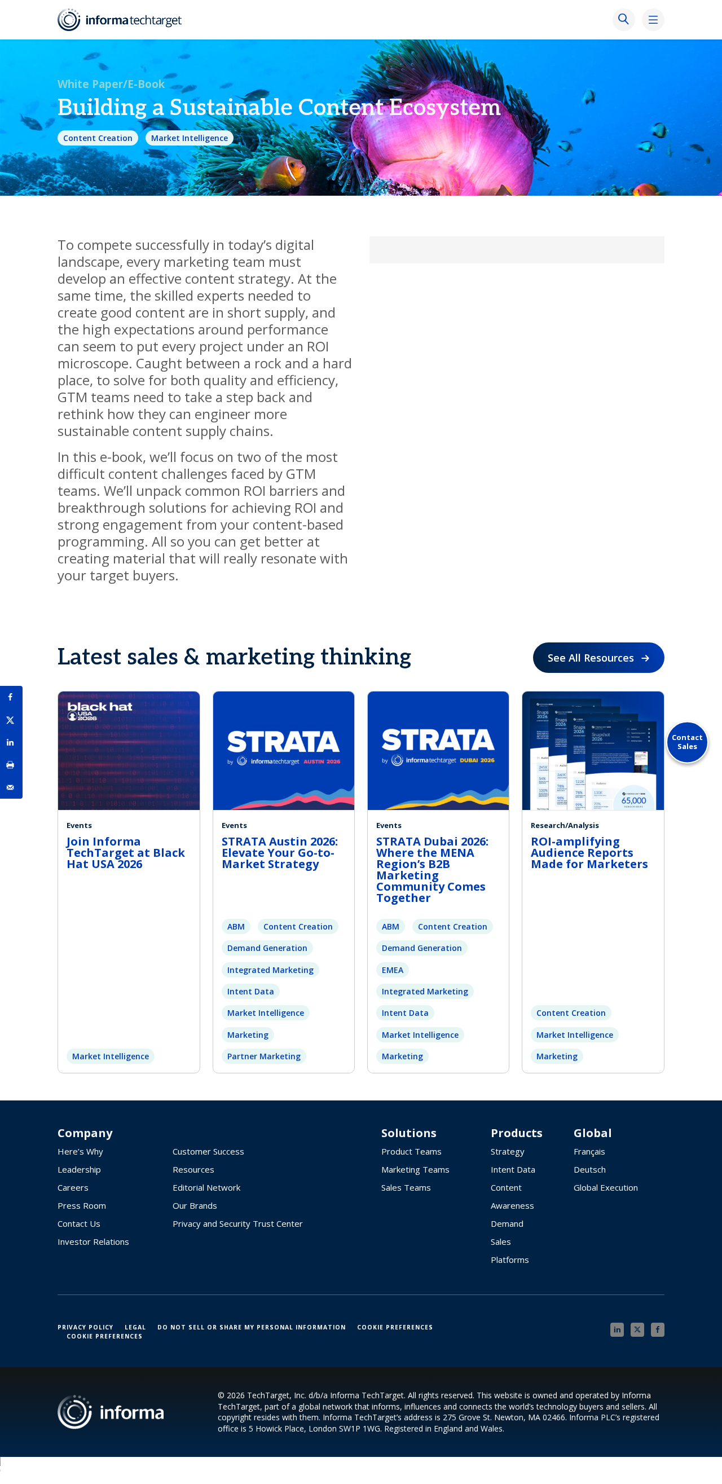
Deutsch (590, 1169)
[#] (11, 765)
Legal (135, 1327)
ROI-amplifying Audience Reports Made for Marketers (589, 852)
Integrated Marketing (270, 970)
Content (506, 1187)
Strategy (508, 1151)
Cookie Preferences (395, 1327)
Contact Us (79, 1223)
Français (589, 1151)
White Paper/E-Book (111, 84)
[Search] (624, 19)
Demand (507, 1223)
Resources (193, 1169)
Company (85, 1133)
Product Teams (411, 1151)
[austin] (283, 749)
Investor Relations (93, 1241)
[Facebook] (657, 1330)
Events (79, 825)
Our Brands (195, 1205)
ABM (236, 926)
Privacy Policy (85, 1327)
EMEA (392, 970)
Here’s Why (80, 1151)
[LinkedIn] (617, 1330)
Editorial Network (206, 1187)
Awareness (512, 1205)
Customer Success (208, 1151)
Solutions (409, 1133)
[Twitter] (637, 1330)
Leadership (79, 1169)
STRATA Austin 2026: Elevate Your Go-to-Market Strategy (280, 852)
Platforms (510, 1259)
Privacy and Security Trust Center (238, 1223)
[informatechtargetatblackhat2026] (128, 749)
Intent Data (250, 991)
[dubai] (438, 749)
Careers (73, 1187)
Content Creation (98, 138)
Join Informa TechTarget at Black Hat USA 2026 (126, 852)
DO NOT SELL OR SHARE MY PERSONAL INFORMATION (251, 1327)
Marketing (247, 1034)
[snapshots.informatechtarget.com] (592, 749)
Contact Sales (687, 742)
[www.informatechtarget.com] (125, 19)
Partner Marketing (264, 1056)
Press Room (82, 1205)
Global (593, 1133)
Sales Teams (406, 1187)
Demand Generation (267, 948)
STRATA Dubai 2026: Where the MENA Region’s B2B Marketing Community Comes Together (432, 869)
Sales (501, 1241)
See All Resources (591, 657)
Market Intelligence (189, 138)
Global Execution (606, 1187)
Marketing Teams (415, 1169)
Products (517, 1133)
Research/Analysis (565, 825)
